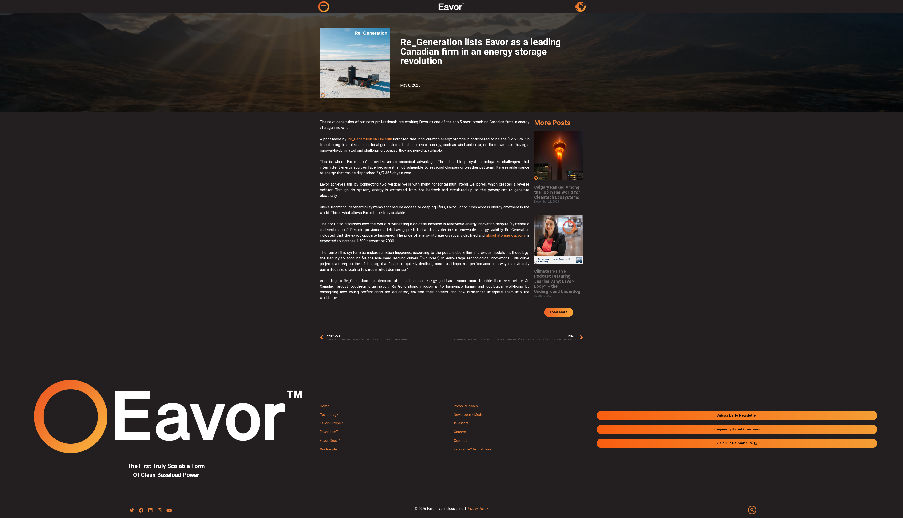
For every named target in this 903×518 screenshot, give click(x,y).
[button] (324, 6)
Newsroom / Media (468, 415)
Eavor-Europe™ (331, 423)
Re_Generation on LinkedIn (370, 139)
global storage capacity (506, 235)
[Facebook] (141, 510)
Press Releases (466, 406)
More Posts (552, 123)
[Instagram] (160, 510)
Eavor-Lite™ (329, 432)
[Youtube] (169, 510)
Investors (461, 423)
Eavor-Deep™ (330, 440)
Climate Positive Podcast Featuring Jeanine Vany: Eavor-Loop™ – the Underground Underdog (557, 281)
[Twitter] (131, 510)
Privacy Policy (477, 508)
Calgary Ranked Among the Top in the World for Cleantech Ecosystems (557, 192)
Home (324, 406)
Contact (460, 440)
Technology (329, 415)
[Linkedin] (150, 510)
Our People (328, 449)
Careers (460, 432)
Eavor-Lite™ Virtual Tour (472, 449)
